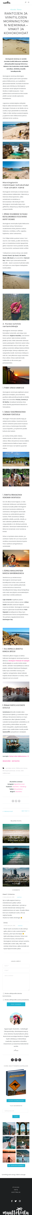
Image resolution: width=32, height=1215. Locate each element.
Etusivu (16, 1187)
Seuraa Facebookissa (16, 1100)
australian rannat (10, 768)
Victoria (19, 9)
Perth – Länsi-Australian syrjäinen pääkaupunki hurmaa (16, 881)
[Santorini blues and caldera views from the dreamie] (9, 1142)
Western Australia (19, 877)
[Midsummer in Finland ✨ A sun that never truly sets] (9, 1156)
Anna (5, 923)
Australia (13, 9)
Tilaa (16, 1116)
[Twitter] (16, 1059)
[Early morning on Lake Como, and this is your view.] (22, 1156)
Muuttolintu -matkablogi (19, 786)
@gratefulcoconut (19, 784)
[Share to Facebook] (13, 801)
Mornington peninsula (9, 770)
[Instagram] (19, 1059)
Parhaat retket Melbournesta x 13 (19, 756)
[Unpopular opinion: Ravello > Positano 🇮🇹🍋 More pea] (9, 1128)
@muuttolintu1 (18, 789)
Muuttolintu (18, 791)
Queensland (19, 831)
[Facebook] (12, 1059)
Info (16, 1190)
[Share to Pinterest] (19, 801)
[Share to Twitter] (16, 801)
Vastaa (19, 897)
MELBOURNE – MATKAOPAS (11, 761)
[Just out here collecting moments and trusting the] (22, 1142)
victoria (18, 770)
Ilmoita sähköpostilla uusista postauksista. (17, 1000)
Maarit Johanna (8, 894)
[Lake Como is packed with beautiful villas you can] (22, 1128)
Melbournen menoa (21, 768)
